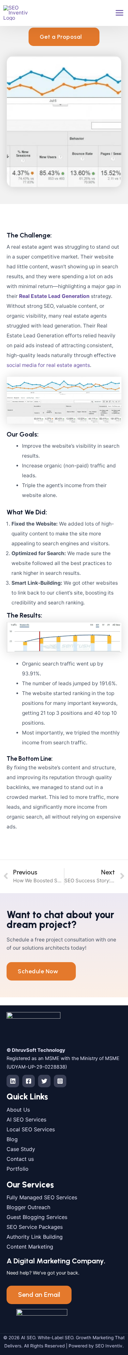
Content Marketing (30, 1246)
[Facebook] (28, 1081)
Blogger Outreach (28, 1207)
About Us (18, 1109)
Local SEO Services (31, 1129)
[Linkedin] (13, 1081)
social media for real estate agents (48, 365)
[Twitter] (44, 1081)
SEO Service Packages (35, 1227)
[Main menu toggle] (119, 12)
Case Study (21, 1149)
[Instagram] (60, 1081)
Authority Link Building (35, 1236)
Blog (12, 1139)
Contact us (20, 1159)
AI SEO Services (26, 1119)
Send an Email (39, 1295)
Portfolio (18, 1168)
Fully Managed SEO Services (42, 1197)
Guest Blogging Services (37, 1217)
